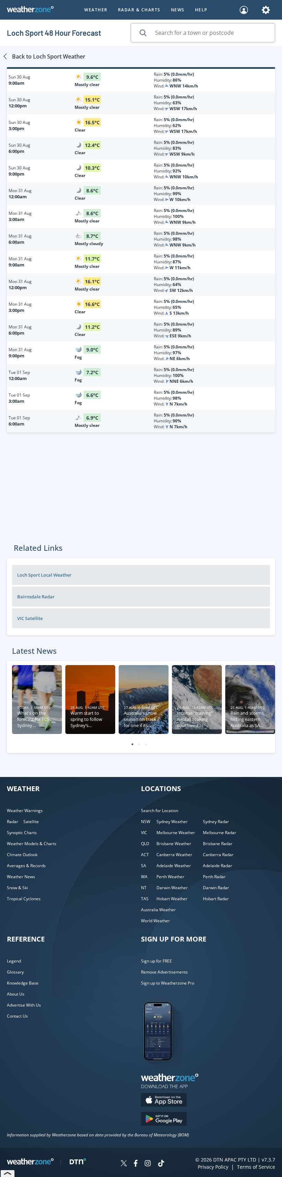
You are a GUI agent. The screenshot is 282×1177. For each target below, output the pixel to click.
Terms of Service (256, 1167)
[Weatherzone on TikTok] (161, 1164)
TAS (145, 899)
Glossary (15, 972)
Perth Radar (214, 877)
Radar (12, 821)
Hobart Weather (171, 899)
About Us (15, 994)
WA (144, 877)
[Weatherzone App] (164, 1069)
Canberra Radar (218, 855)
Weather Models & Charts (31, 844)
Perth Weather (170, 877)
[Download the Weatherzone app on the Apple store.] (164, 1100)
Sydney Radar (216, 821)
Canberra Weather (174, 855)
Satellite (31, 821)
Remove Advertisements (164, 972)
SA (143, 866)
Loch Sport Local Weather (44, 575)
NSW (145, 821)
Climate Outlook (22, 855)
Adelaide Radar (217, 866)
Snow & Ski (17, 888)
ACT (145, 855)
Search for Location (159, 810)
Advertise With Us (24, 1005)
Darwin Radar (216, 888)
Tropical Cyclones (24, 899)
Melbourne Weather (175, 833)
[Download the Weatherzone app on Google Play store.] (164, 1119)
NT (144, 888)
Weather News (21, 877)
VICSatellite (30, 618)
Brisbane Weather (173, 844)
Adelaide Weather (173, 866)
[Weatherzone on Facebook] (136, 1164)
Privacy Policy (213, 1167)
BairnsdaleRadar (36, 596)
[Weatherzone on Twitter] (124, 1164)
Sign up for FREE (156, 961)
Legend (14, 961)
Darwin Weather (172, 888)
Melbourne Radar (219, 833)
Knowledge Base (23, 983)
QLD (145, 844)
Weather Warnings (25, 810)
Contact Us (17, 1016)
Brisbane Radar (217, 844)
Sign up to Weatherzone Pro (167, 983)
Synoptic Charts (22, 833)
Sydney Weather (172, 821)
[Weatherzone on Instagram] (147, 1164)
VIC (144, 833)
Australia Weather (158, 910)
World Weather (155, 921)
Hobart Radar (216, 899)
